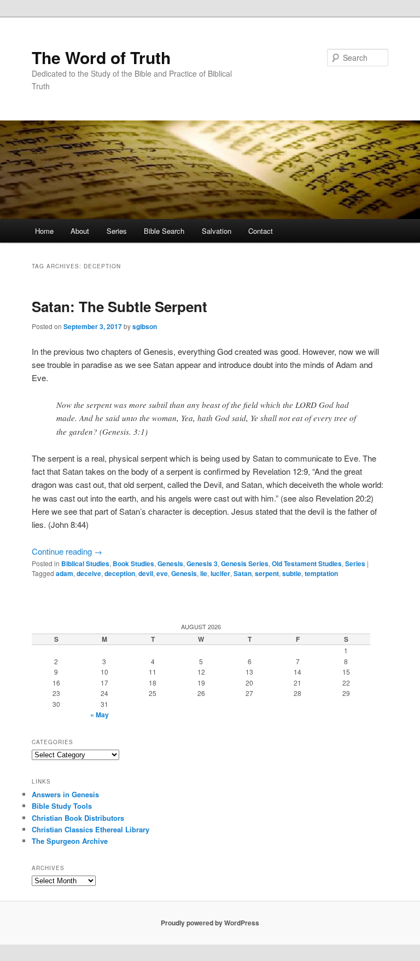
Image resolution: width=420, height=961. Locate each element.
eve (162, 573)
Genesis (170, 563)
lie (203, 573)
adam (64, 573)
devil (145, 573)
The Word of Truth (101, 57)
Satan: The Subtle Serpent (119, 306)
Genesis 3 (202, 563)
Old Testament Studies (307, 563)
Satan (243, 573)
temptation (321, 573)
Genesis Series (245, 563)
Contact (260, 231)
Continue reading (67, 551)
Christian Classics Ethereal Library (90, 829)
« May (99, 715)
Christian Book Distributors (78, 818)
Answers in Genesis (65, 794)
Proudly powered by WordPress (210, 923)
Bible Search (164, 231)
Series (117, 231)
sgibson (144, 326)
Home (44, 231)
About (80, 231)
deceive (89, 573)
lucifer (220, 573)
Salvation (216, 231)
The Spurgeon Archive (70, 841)
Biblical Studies (85, 563)
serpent (267, 573)
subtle (291, 573)
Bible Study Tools (62, 806)
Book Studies (133, 563)
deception (119, 573)
